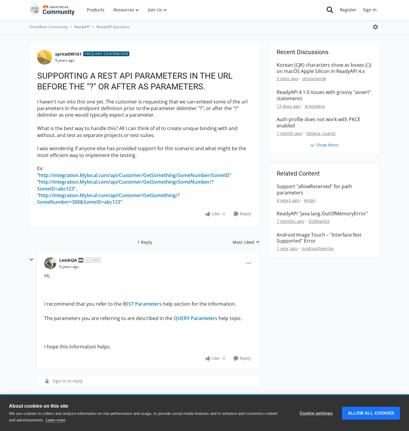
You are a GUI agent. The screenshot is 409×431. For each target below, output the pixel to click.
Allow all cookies (371, 413)
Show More (327, 145)
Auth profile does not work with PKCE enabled (318, 122)
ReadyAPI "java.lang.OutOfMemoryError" (322, 214)
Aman (310, 200)
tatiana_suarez (321, 133)
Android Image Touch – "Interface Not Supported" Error (319, 238)
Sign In (370, 10)
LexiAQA (68, 260)
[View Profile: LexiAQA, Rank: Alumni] (50, 263)
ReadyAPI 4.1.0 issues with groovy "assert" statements (324, 95)
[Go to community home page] (52, 9)
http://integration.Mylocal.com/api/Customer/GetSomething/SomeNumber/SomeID (134, 175)
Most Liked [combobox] (246, 242)
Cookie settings (316, 413)
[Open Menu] (375, 27)
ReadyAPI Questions (113, 26)
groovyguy (315, 106)
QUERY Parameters (195, 318)
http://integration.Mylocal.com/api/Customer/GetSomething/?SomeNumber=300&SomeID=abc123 (108, 198)
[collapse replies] (31, 259)
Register (348, 10)
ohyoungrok (314, 78)
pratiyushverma (318, 248)
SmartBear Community (48, 26)
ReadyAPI (82, 26)
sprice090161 (68, 54)
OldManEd (319, 221)
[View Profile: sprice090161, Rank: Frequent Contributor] (44, 57)
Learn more (55, 420)
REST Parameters (142, 304)
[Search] (330, 9)
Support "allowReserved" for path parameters (314, 189)
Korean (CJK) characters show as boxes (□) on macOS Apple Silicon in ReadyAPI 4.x (324, 68)
